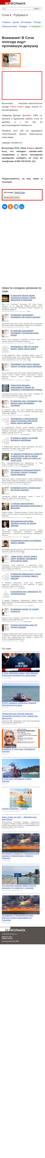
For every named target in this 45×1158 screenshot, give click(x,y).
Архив (16, 22)
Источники (26, 22)
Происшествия (9, 26)
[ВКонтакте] (4, 206)
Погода (37, 22)
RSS (17, 941)
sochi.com (9, 69)
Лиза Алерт (17, 107)
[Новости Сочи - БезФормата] (13, 3)
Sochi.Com (19, 192)
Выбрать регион (7, 938)
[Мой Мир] (21, 206)
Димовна (26, 115)
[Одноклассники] (10, 206)
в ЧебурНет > (36, 26)
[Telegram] (16, 206)
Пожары (23, 26)
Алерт (30, 148)
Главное (6, 22)
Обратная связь (7, 937)
